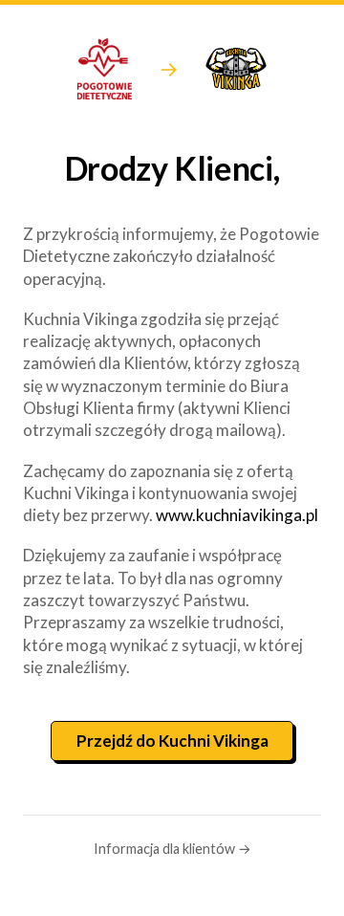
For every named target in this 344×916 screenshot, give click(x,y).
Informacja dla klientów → (172, 848)
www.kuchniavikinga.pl (237, 515)
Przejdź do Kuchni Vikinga (172, 741)
